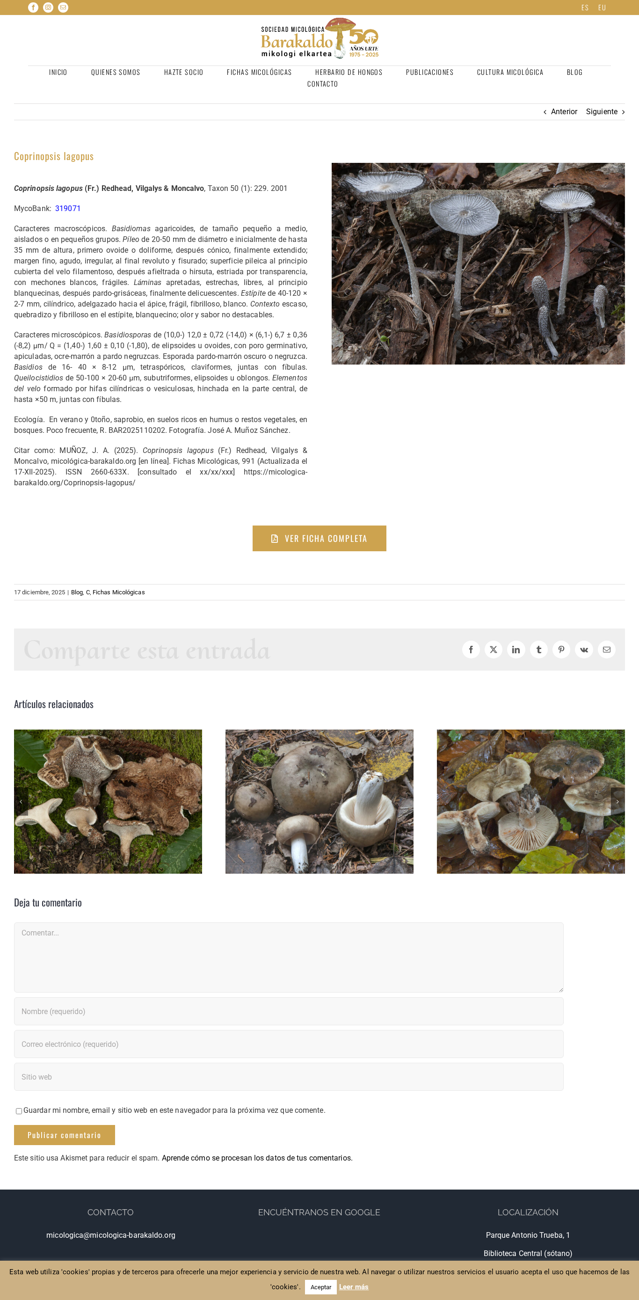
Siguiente (601, 111)
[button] (21, 802)
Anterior (564, 111)
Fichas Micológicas (119, 592)
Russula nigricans (530, 801)
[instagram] (48, 7)
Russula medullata (319, 801)
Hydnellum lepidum (107, 801)
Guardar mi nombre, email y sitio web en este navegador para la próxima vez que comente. (174, 1110)
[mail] (63, 7)
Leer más (354, 1287)
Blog (77, 592)
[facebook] (33, 7)
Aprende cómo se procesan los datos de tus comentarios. (257, 1158)
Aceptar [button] (321, 1287)
